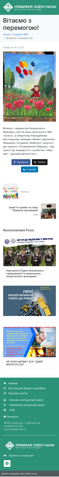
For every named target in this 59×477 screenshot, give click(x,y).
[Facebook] (7, 463)
